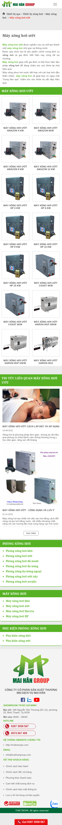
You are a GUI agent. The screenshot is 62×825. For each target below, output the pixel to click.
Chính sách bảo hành (17, 766)
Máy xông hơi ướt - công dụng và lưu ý (28, 510)
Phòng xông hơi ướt (19, 556)
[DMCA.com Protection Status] (21, 803)
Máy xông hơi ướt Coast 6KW (15, 323)
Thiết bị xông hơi (33, 14)
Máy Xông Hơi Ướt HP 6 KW (46, 206)
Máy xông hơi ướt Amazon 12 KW (46, 168)
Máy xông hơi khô (18, 601)
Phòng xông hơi (16, 544)
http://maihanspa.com (17, 745)
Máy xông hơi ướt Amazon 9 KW (15, 168)
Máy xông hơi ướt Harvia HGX (46, 361)
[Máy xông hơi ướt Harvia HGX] (46, 344)
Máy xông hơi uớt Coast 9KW (45, 284)
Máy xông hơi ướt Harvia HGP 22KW (15, 361)
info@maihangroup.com (18, 754)
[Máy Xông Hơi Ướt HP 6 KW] (46, 189)
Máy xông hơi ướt (17, 91)
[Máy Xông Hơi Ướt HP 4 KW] (15, 189)
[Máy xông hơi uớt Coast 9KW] (46, 266)
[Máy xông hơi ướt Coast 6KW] (15, 305)
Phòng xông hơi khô (19, 551)
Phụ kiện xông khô (18, 635)
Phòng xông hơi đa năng (22, 566)
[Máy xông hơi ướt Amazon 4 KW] (15, 111)
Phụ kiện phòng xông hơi (24, 628)
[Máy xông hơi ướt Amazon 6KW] (46, 111)
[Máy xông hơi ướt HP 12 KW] (46, 227)
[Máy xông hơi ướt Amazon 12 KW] (46, 150)
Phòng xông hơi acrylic (21, 581)
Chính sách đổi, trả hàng (19, 772)
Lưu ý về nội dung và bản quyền (23, 795)
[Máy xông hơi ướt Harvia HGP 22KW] (15, 344)
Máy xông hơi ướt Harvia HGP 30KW (46, 323)
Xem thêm (31, 533)
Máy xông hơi (14, 594)
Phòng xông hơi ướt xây (22, 576)
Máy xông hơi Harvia (20, 611)
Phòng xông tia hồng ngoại (23, 571)
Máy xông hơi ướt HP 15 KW (15, 284)
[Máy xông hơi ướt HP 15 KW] (15, 266)
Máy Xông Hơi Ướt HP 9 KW (15, 245)
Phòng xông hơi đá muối (22, 561)
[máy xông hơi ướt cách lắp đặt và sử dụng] (31, 421)
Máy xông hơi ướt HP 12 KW (46, 245)
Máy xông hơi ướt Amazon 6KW (46, 129)
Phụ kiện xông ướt (18, 641)
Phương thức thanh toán (18, 777)
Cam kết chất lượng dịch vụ (20, 783)
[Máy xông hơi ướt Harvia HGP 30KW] (46, 305)
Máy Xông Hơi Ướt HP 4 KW (15, 206)
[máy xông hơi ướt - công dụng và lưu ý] (31, 505)
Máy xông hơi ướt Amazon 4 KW (15, 129)
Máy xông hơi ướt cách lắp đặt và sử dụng (31, 426)
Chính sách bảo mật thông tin (21, 789)
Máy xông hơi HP (17, 616)
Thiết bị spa (13, 14)
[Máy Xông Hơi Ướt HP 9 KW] (15, 227)
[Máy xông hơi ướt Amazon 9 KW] (15, 150)
